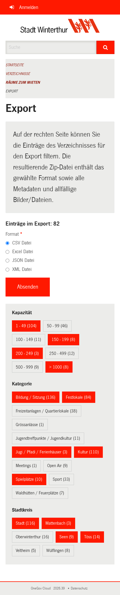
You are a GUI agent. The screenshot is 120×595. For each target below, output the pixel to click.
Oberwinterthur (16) (32, 537)
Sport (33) (61, 479)
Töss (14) (92, 537)
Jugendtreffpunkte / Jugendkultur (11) (48, 438)
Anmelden (28, 7)
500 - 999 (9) (27, 367)
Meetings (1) (26, 465)
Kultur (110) (88, 452)
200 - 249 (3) (27, 353)
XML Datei (21, 269)
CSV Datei (21, 242)
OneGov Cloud (41, 588)
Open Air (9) (57, 465)
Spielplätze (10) (29, 479)
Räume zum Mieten (23, 83)
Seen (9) (66, 537)
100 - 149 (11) (28, 339)
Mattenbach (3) (58, 523)
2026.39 (59, 588)
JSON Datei (23, 260)
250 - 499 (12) (62, 353)
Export (11, 91)
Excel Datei (22, 251)
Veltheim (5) (26, 550)
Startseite (15, 65)
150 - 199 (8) (63, 339)
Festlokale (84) (78, 397)
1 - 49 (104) (26, 326)
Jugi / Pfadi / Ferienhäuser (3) (41, 452)
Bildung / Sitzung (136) (35, 397)
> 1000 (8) (58, 367)
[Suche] (105, 47)
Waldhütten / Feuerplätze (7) (40, 493)
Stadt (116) (25, 523)
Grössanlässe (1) (30, 424)
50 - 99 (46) (57, 326)
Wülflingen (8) (58, 550)
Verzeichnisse (18, 74)
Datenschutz (80, 588)
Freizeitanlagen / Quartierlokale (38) (46, 411)
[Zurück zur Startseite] (60, 27)
